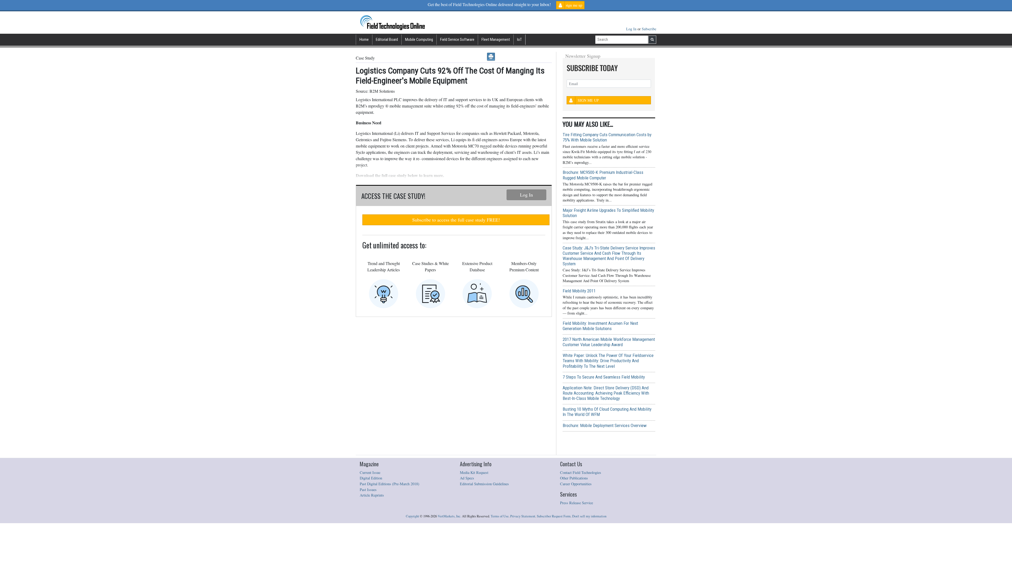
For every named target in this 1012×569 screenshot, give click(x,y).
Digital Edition (371, 477)
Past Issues (368, 489)
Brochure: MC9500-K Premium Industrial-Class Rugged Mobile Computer (603, 175)
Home (364, 39)
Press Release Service (576, 502)
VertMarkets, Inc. (449, 516)
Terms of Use (500, 516)
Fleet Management (495, 39)
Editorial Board (387, 39)
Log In (632, 28)
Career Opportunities (576, 483)
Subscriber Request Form (554, 516)
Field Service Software (457, 39)
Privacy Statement (522, 516)
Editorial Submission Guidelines (484, 483)
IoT (519, 39)
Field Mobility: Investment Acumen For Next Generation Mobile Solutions (600, 326)
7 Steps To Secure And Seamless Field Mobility (604, 377)
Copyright (412, 516)
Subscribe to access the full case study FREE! (456, 220)
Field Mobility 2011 (579, 290)
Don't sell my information (589, 516)
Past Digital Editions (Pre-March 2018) (389, 483)
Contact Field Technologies (580, 472)
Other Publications (574, 477)
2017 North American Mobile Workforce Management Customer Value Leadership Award (609, 342)
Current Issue (370, 472)
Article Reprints (372, 495)
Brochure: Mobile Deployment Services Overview (605, 425)
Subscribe (649, 28)
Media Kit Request (474, 472)
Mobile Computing (419, 39)
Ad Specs (467, 477)
